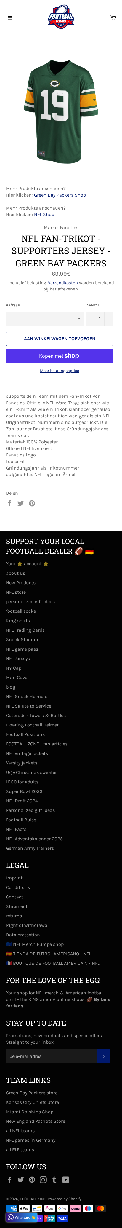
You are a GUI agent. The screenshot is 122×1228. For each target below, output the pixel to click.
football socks (21, 611)
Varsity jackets (21, 763)
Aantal (92, 305)
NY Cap (13, 668)
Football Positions (25, 734)
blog (10, 687)
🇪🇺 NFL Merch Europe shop (35, 944)
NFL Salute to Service (28, 706)
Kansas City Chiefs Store (32, 1102)
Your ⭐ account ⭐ (27, 563)
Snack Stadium (23, 639)
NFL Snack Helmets (26, 696)
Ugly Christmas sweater (31, 772)
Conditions (18, 887)
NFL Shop (44, 214)
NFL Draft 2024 (22, 801)
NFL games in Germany (30, 1140)
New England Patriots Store (35, 1121)
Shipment (17, 906)
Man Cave (16, 677)
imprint (14, 878)
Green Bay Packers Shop (60, 195)
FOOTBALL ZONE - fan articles (37, 744)
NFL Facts (16, 829)
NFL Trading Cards (25, 630)
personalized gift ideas (30, 601)
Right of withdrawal (27, 925)
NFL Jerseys (18, 658)
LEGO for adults (22, 782)
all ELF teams (20, 1149)
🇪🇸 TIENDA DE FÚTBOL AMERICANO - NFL (48, 953)
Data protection (23, 935)
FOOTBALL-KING (33, 1199)
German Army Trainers (30, 848)
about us (15, 573)
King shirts (18, 620)
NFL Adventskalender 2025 (34, 838)
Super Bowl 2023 (24, 791)
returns (14, 916)
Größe (13, 305)
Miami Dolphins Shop (29, 1111)
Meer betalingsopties (59, 370)
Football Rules (21, 820)
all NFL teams (20, 1130)
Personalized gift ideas (30, 810)
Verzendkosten (63, 282)
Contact (14, 897)
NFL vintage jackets (27, 753)
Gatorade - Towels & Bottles (36, 715)
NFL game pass (22, 649)
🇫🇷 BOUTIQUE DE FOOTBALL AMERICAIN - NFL (52, 963)
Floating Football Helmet (32, 725)
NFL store (16, 592)
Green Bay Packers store (31, 1093)
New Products (21, 582)
